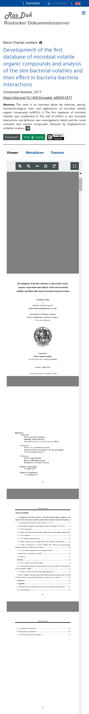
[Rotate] (54, 166)
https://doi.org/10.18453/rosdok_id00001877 (37, 97)
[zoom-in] (20, 166)
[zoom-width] (37, 166)
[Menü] (83, 13)
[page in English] (75, 3)
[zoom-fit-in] (45, 166)
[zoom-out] (28, 166)
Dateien (57, 152)
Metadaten (35, 152)
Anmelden (58, 3)
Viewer (12, 152)
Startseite (33, 3)
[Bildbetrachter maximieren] (74, 166)
